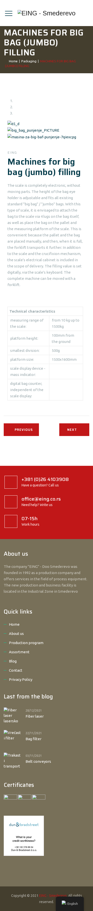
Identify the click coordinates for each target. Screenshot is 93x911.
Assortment (19, 652)
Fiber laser (35, 716)
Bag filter (33, 739)
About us (16, 633)
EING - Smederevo (53, 896)
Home (12, 61)
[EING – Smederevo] (46, 13)
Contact (15, 670)
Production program (26, 643)
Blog (13, 661)
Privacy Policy (20, 679)
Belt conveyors (38, 761)
